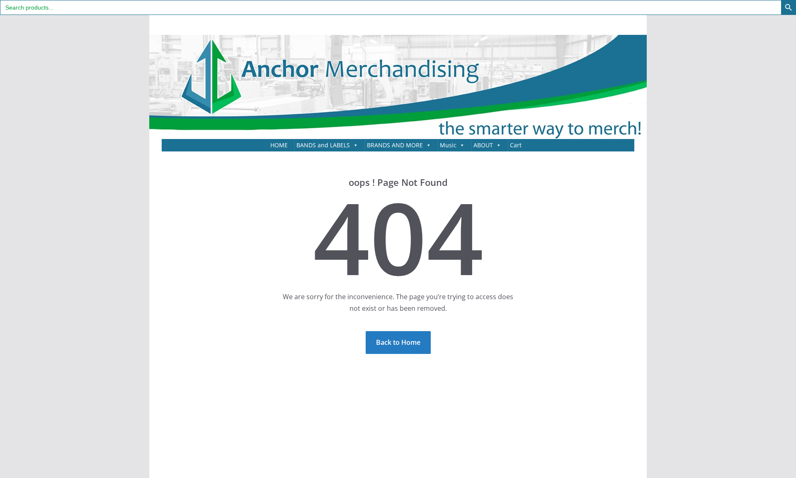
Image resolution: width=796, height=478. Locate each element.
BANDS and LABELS (323, 145)
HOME (279, 145)
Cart (516, 145)
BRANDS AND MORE (395, 145)
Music (448, 145)
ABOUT (483, 145)
